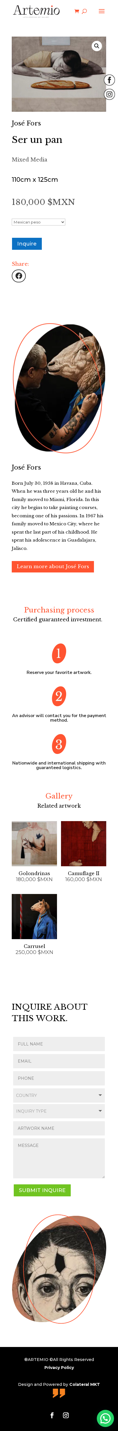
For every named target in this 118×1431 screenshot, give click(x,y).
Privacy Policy (59, 1367)
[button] (97, 46)
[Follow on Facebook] (52, 1415)
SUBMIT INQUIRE (42, 1190)
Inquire (27, 244)
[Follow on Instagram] (66, 1415)
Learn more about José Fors (53, 567)
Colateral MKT (84, 1384)
